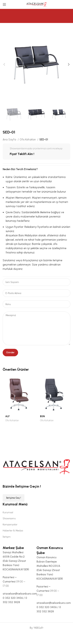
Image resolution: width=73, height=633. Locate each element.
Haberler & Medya (13, 530)
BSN (42, 416)
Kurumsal (8, 512)
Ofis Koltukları (28, 139)
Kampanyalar (10, 524)
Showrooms (9, 518)
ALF (7, 416)
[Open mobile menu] (4, 4)
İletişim (7, 536)
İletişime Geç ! (13, 498)
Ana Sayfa (10, 139)
